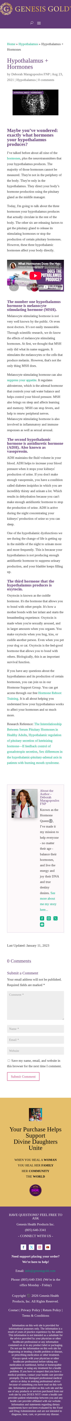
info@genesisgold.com (40, 1271)
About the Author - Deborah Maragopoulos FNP (49, 797)
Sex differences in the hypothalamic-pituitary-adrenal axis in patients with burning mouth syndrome (35, 757)
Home (11, 44)
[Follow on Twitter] (31, 1247)
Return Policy (52, 1310)
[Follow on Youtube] (47, 1247)
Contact (13, 1310)
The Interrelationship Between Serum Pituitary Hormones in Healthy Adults (34, 729)
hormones (13, 158)
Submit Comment (23, 1076)
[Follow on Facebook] (23, 1247)
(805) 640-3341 (35, 1230)
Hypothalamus (28, 44)
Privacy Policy (30, 1310)
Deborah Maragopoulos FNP (30, 74)
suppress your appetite (21, 380)
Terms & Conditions (35, 1315)
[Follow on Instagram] (39, 1247)
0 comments (46, 80)
